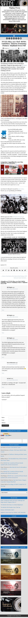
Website (3, 422)
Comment (4, 399)
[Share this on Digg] (19, 270)
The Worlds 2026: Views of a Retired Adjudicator (12, 504)
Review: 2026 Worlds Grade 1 (14, 447)
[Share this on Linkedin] (22, 270)
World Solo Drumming (17, 216)
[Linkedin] (14, 38)
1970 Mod (24, 65)
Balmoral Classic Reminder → (20, 278)
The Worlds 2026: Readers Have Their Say (10, 507)
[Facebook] (9, 38)
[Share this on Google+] (9, 270)
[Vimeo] (18, 38)
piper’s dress (21, 189)
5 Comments (22, 48)
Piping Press (14, 8)
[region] (14, 28)
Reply (3, 310)
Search (2, 438)
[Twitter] (7, 38)
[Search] (24, 441)
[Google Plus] (11, 38)
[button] (14, 28)
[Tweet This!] (3, 270)
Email (3, 420)
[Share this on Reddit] (14, 270)
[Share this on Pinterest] (11, 270)
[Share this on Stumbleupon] (17, 270)
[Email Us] (21, 38)
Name (3, 417)
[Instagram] (16, 38)
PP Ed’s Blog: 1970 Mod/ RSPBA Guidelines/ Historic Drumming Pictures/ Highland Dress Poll (14, 43)
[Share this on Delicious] (25, 270)
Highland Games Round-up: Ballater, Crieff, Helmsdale (13, 512)
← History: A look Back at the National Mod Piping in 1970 (14, 276)
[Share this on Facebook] (6, 270)
